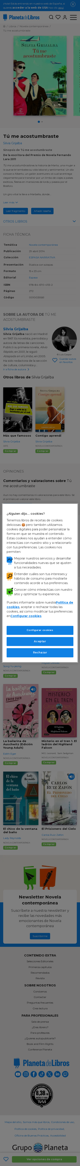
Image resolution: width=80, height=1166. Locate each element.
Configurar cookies (40, 630)
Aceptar (40, 641)
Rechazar (40, 652)
